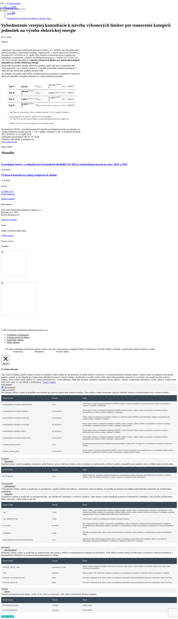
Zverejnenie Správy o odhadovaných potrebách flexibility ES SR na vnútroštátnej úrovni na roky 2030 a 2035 (64, 164)
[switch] (2, 461)
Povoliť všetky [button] (62, 351)
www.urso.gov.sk (9, 142)
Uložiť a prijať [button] (7, 616)
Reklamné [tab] (5, 547)
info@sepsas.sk (8, 194)
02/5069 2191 (7, 191)
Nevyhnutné (9, 387)
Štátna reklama (13, 342)
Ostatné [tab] (4, 589)
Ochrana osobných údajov (18, 337)
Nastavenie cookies (15, 340)
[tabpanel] (89, 423)
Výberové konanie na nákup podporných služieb (29, 175)
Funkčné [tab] (5, 459)
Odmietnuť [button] (39, 351)
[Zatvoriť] (1, 24)
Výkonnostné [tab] (7, 483)
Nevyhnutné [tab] (6, 384)
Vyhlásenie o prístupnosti (18, 335)
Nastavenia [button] (18, 351)
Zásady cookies (49, 382)
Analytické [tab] (6, 491)
